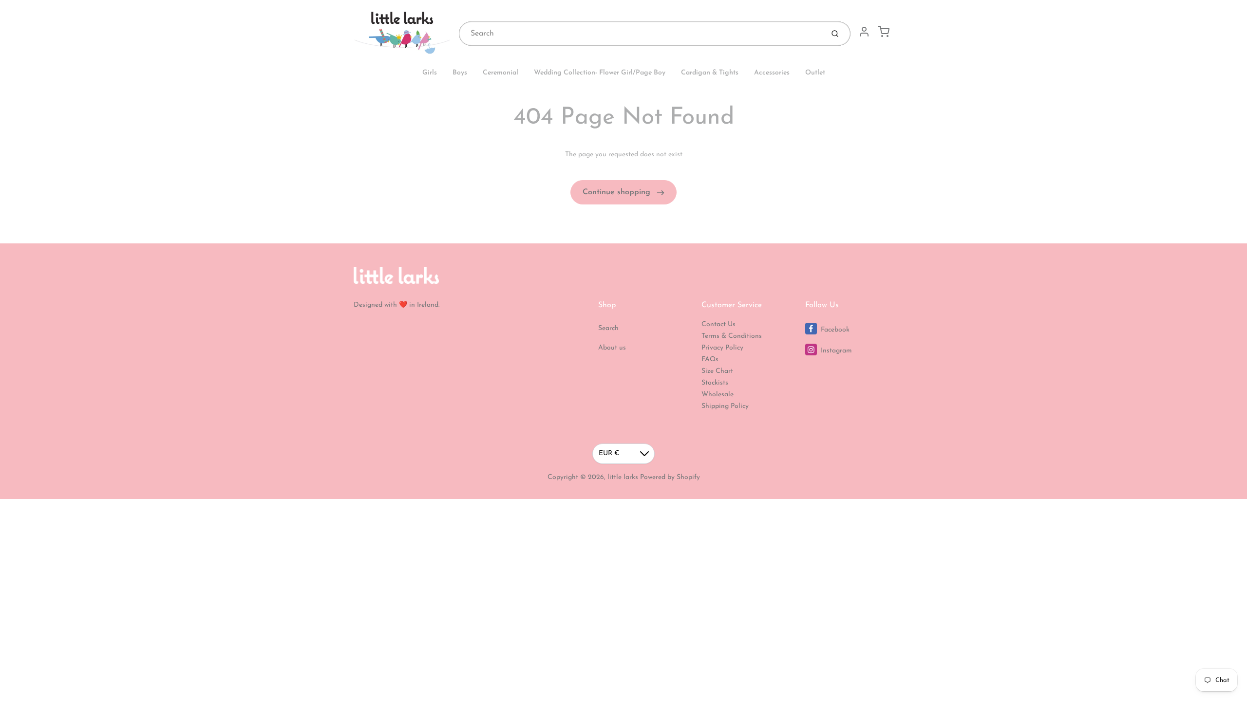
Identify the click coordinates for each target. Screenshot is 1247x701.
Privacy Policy (722, 347)
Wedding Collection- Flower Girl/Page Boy (599, 72)
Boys (460, 72)
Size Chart (717, 371)
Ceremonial (500, 72)
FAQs (709, 359)
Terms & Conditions (731, 336)
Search (608, 328)
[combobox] (640, 33)
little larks (622, 477)
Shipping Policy (725, 406)
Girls (429, 72)
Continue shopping (618, 192)
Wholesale (717, 394)
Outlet (815, 72)
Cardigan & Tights (709, 72)
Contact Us (718, 324)
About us (612, 347)
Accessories (772, 72)
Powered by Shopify (670, 477)
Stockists (714, 383)
